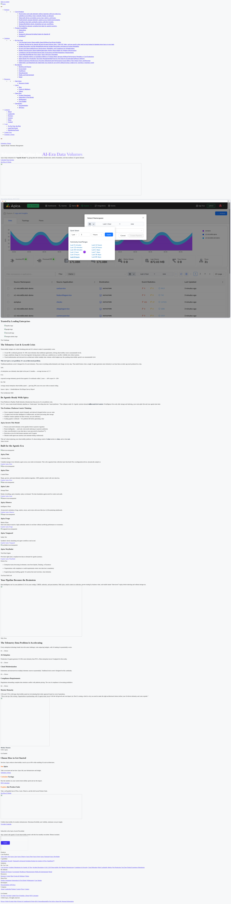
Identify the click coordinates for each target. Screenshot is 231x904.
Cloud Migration (92, 867)
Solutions (7, 38)
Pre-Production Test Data (119, 867)
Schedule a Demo (9, 134)
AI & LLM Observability (52, 867)
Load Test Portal (13, 128)
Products (6, 9)
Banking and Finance (25, 66)
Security (21, 32)
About (10, 111)
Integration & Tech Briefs (26, 97)
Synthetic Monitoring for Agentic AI (20, 867)
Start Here (18, 81)
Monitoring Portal (13, 130)
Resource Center (24, 83)
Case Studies (22, 101)
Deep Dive (18, 93)
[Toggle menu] (1, 6)
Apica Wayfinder (55, 856)
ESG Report (38, 901)
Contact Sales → (33, 850)
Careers (10, 118)
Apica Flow (5, 856)
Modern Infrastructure (67, 867)
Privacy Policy (5, 901)
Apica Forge (36, 856)
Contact (10, 122)
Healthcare (22, 71)
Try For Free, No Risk (14, 126)
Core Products (19, 11)
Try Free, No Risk (6, 895)
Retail (20, 77)
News (9, 120)
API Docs (21, 107)
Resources (7, 79)
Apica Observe (21, 856)
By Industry (18, 65)
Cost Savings (4, 867)
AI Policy (32, 901)
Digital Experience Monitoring (136, 867)
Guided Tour (8, 132)
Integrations (22, 30)
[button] (6, 464)
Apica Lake (13, 856)
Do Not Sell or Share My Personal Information (60, 901)
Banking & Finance (6, 872)
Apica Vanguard (45, 856)
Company (7, 110)
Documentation (23, 105)
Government (22, 69)
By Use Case (19, 40)
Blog (20, 87)
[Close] (1, 138)
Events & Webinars (24, 89)
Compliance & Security (81, 867)
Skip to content (5, 2)
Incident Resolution (38, 867)
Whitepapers (23, 99)
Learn (17, 85)
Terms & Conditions (23, 901)
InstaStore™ (22, 36)
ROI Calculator (34, 895)
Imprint (45, 901)
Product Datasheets (25, 95)
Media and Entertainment (26, 75)
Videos (21, 91)
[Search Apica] (2, 140)
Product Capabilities (21, 28)
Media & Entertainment (41, 872)
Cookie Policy (13, 901)
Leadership (11, 114)
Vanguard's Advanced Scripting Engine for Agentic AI (34, 34)
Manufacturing (23, 73)
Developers (18, 103)
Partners (10, 116)
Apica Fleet (29, 856)
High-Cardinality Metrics (105, 867)
